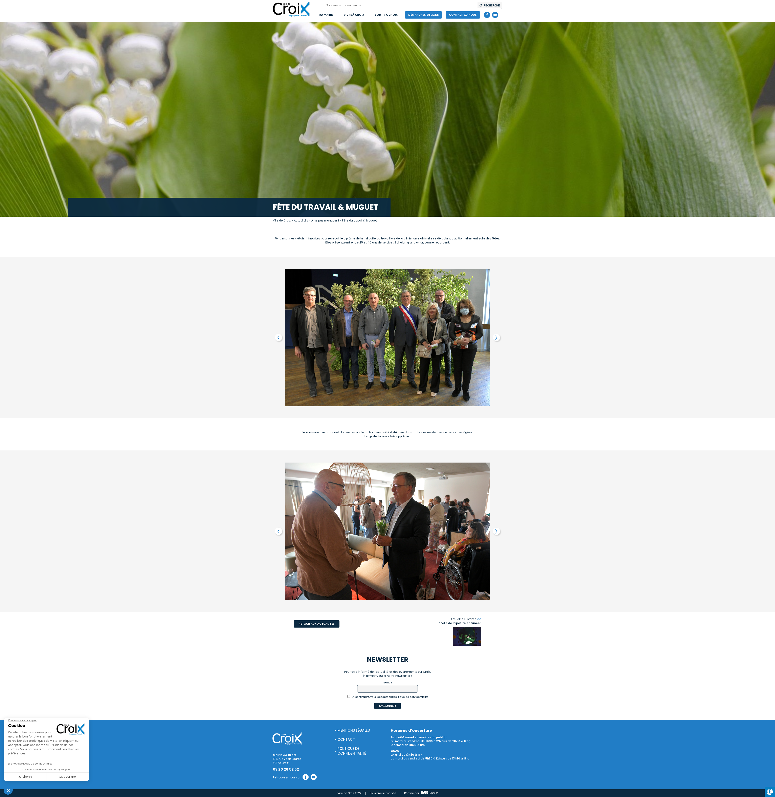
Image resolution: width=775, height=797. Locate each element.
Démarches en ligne (423, 15)
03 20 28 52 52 (286, 769)
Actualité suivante (460, 621)
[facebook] (487, 15)
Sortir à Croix (386, 15)
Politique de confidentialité (351, 751)
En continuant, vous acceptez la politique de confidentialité (389, 697)
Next (496, 337)
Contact (346, 739)
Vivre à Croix (354, 15)
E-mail (387, 682)
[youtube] (495, 15)
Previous (278, 337)
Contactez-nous (463, 15)
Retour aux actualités (317, 624)
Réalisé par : (412, 793)
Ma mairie (325, 15)
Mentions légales (353, 730)
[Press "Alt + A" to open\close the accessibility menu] (770, 792)
